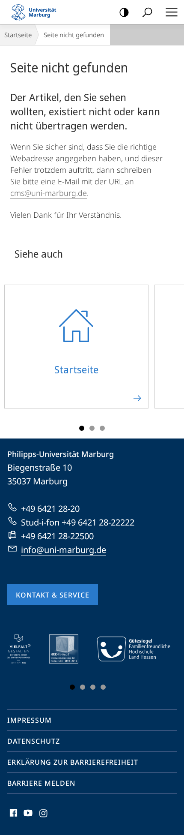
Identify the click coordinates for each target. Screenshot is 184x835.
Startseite (18, 34)
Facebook (12, 818)
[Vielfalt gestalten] (24, 649)
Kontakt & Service (52, 595)
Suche (147, 12)
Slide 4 (103, 687)
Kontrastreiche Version (124, 12)
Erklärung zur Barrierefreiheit (72, 762)
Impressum (29, 720)
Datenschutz (33, 741)
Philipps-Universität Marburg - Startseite (36, 12)
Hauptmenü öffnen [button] (171, 12)
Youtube (27, 818)
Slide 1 (81, 428)
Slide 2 (92, 428)
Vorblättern (172, 351)
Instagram (44, 818)
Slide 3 (102, 428)
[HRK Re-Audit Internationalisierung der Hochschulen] (69, 649)
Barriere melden (41, 783)
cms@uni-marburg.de (48, 193)
